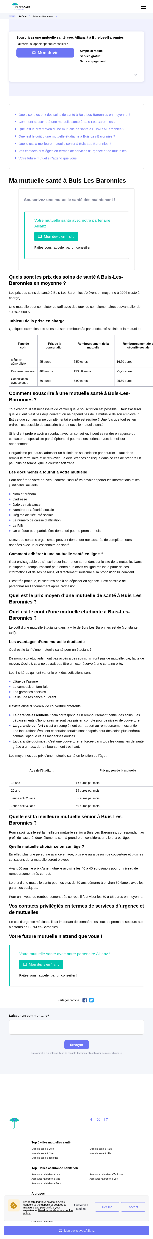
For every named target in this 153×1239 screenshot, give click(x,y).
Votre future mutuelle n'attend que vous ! (48, 158)
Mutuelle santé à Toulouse (45, 1158)
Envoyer (76, 1045)
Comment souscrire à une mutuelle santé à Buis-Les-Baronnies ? (66, 122)
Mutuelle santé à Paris (101, 1149)
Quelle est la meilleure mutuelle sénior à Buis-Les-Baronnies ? (64, 144)
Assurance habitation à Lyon (46, 1174)
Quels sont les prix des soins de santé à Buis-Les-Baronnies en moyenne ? (74, 115)
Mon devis (48, 52)
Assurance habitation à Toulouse (106, 1174)
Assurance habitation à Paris (46, 1183)
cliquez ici (117, 1053)
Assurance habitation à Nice (46, 1179)
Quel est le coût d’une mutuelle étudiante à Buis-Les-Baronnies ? (66, 136)
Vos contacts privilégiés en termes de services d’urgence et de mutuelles (72, 151)
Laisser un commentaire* (29, 1016)
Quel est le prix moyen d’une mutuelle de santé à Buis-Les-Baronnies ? (71, 129)
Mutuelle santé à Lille (100, 1153)
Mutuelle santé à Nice (43, 1153)
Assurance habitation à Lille (104, 1179)
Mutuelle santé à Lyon (43, 1149)
